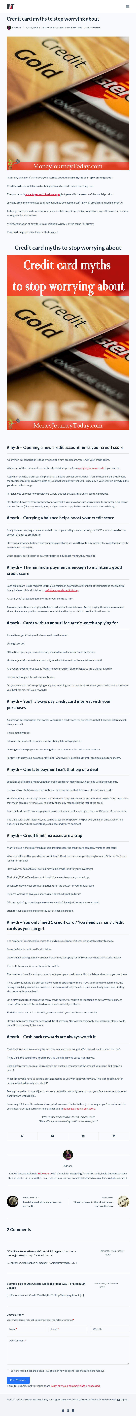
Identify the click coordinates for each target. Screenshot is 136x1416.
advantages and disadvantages (42, 194)
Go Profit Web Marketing (105, 1399)
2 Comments (93, 27)
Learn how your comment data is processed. (75, 1385)
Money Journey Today (36, 1399)
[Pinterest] (83, 1136)
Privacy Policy (79, 1399)
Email (55, 1329)
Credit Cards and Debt (70, 27)
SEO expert (44, 1173)
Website (97, 1329)
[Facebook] (22, 1136)
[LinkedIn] (114, 1136)
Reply (108, 1255)
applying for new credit (91, 468)
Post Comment (18, 1380)
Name (13, 1329)
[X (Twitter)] (52, 1136)
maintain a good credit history (61, 590)
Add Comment (17, 1340)
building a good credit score (79, 1108)
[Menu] (127, 6)
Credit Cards (49, 27)
